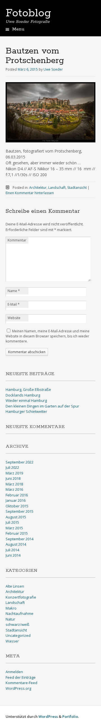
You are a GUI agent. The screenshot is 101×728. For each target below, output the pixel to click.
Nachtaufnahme (19, 613)
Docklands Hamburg (23, 395)
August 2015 (16, 516)
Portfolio (70, 716)
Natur (10, 619)
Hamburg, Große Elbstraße (28, 389)
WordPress (48, 716)
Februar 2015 (17, 533)
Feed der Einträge (21, 677)
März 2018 (14, 484)
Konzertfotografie (21, 597)
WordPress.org (18, 688)
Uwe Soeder (53, 69)
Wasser (12, 641)
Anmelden (14, 671)
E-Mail (14, 304)
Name (14, 290)
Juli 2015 (12, 522)
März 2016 (14, 489)
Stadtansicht (77, 187)
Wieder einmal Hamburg (26, 400)
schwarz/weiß (17, 624)
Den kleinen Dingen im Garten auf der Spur (42, 406)
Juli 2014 (12, 549)
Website (14, 317)
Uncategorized (18, 635)
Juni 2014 (13, 555)
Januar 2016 (16, 500)
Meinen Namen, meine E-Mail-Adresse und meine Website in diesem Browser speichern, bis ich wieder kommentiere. (47, 336)
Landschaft (57, 187)
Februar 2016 (17, 495)
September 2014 (19, 538)
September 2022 (19, 462)
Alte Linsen (15, 586)
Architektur (38, 187)
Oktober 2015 (17, 506)
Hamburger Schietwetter (26, 411)
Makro (11, 608)
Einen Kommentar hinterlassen (30, 193)
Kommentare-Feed (21, 682)
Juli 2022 (12, 467)
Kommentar (17, 240)
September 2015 (19, 511)
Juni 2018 (13, 478)
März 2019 (14, 473)
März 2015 (14, 527)
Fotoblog (28, 13)
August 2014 (16, 544)
